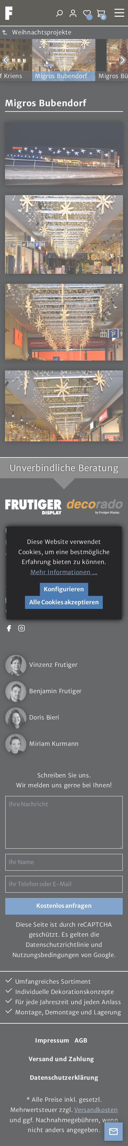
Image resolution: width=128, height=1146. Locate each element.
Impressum (52, 1040)
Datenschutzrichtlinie (57, 944)
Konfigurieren (64, 589)
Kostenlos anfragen (64, 905)
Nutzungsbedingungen (45, 955)
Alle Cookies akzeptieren (64, 602)
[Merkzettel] (87, 13)
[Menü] (119, 13)
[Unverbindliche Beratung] (113, 1131)
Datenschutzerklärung (64, 1077)
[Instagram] (21, 627)
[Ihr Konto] (73, 13)
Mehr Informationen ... (64, 572)
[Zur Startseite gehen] (6, 13)
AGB (81, 1040)
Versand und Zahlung (61, 1059)
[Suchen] (59, 13)
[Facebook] (8, 627)
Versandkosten (96, 1109)
